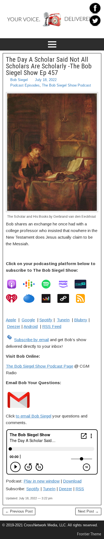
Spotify (45, 319)
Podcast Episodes (25, 85)
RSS (79, 488)
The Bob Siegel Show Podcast (66, 85)
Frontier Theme (89, 534)
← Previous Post (19, 511)
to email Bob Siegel (33, 416)
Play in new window (42, 481)
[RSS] (83, 298)
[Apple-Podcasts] (14, 284)
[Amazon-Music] (66, 284)
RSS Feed (51, 326)
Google (28, 319)
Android (31, 326)
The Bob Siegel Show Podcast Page (39, 366)
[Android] (66, 298)
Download (72, 481)
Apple (11, 319)
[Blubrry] (31, 298)
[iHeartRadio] (14, 298)
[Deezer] (48, 298)
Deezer (13, 326)
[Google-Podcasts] (31, 284)
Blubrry (80, 319)
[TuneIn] (83, 284)
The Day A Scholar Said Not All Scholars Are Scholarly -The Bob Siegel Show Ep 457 (49, 66)
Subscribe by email (31, 339)
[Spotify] (48, 284)
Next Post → (88, 511)
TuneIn (63, 319)
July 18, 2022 (46, 80)
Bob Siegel (19, 80)
